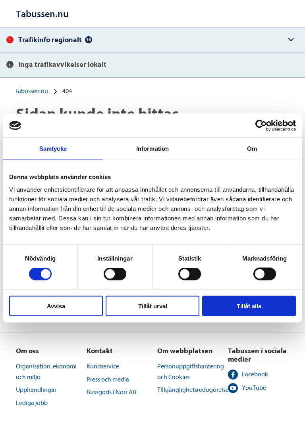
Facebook (255, 374)
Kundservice (103, 366)
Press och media (108, 379)
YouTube (254, 387)
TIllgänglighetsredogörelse (193, 389)
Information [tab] (152, 148)
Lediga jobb (32, 403)
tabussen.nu (32, 91)
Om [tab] (252, 148)
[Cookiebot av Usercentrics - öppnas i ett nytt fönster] (261, 126)
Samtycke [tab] (53, 148)
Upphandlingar (36, 389)
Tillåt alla (249, 305)
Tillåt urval (152, 305)
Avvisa (56, 305)
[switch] (115, 274)
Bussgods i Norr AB (111, 392)
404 (67, 91)
